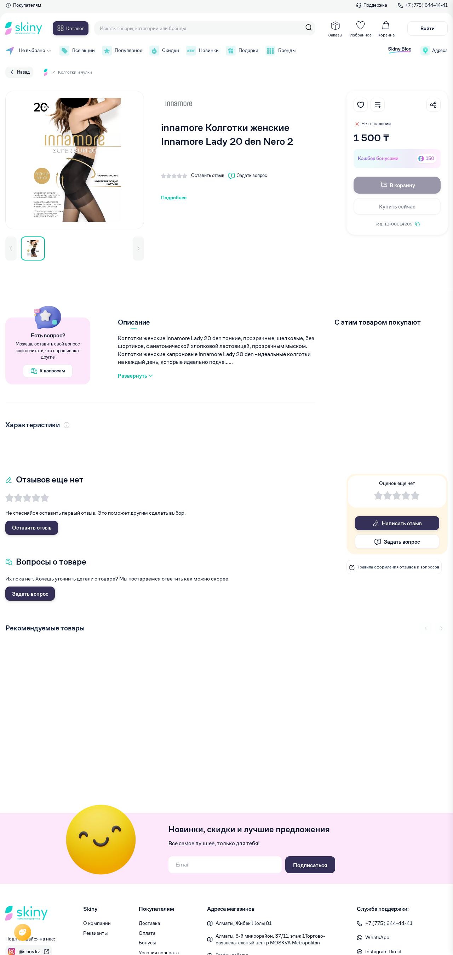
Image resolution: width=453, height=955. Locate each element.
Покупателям (27, 5)
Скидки (170, 50)
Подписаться (310, 865)
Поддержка (375, 5)
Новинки (209, 50)
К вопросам (52, 371)
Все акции (83, 50)
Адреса (440, 50)
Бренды (287, 50)
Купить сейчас (397, 206)
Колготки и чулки (75, 72)
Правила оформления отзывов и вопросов (397, 567)
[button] (11, 248)
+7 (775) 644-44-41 (426, 5)
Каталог (75, 28)
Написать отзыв (402, 523)
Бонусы (147, 942)
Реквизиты (95, 933)
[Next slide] (441, 628)
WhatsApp (377, 937)
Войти (427, 28)
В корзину (402, 185)
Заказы (335, 35)
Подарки (248, 50)
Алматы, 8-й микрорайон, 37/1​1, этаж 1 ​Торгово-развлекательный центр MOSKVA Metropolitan (270, 939)
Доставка (149, 923)
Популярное (128, 50)
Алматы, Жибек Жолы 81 (243, 923)
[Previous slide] (425, 628)
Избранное (361, 35)
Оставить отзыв (32, 527)
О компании (97, 923)
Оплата (147, 933)
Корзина (386, 35)
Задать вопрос (30, 593)
